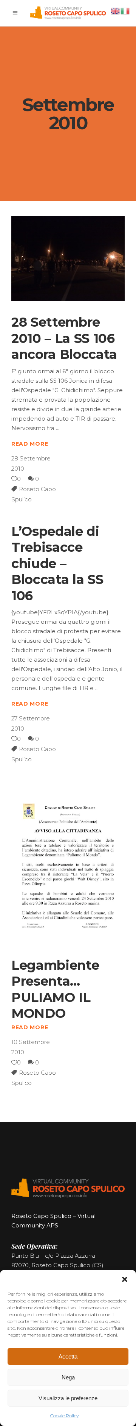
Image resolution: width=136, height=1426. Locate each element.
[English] (116, 10)
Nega (68, 1377)
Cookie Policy (64, 1415)
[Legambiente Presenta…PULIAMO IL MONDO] (68, 863)
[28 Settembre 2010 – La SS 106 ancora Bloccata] (68, 258)
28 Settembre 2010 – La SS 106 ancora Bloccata (64, 338)
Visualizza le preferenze (68, 1398)
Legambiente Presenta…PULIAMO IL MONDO (55, 989)
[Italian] (125, 10)
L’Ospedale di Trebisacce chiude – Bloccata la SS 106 (57, 563)
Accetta (68, 1356)
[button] (124, 1279)
